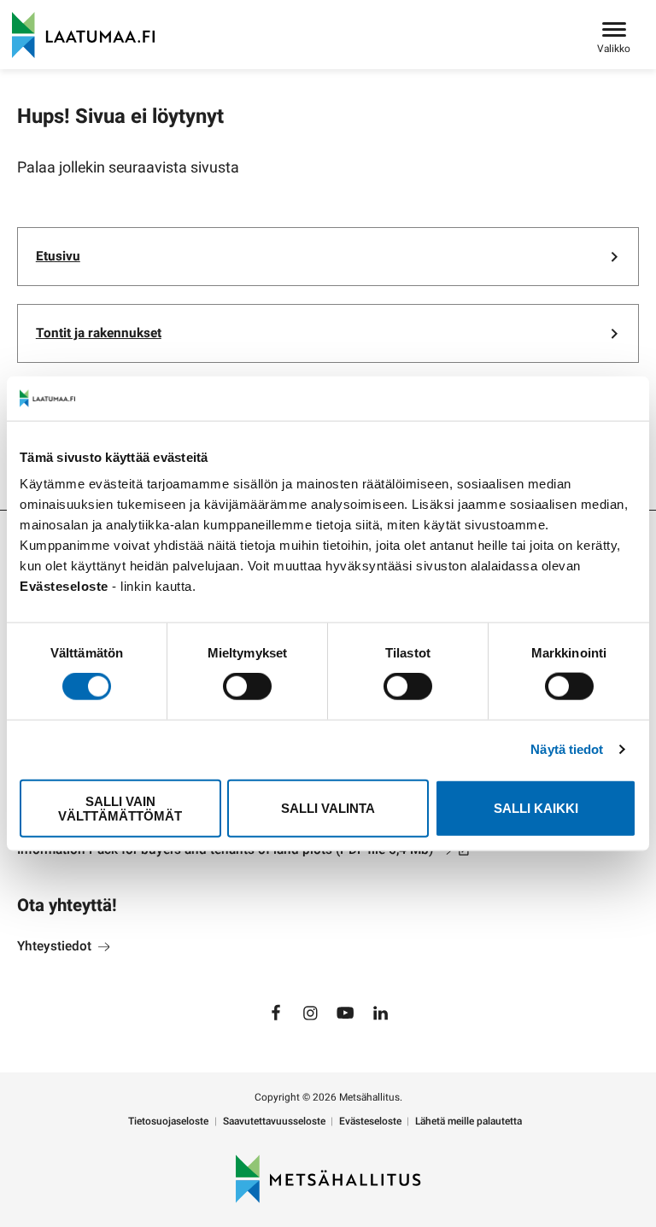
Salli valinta (328, 808)
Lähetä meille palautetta (468, 1121)
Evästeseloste (370, 1121)
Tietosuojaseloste (168, 1121)
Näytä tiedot (566, 749)
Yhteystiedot (56, 946)
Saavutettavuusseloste (274, 1121)
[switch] (247, 686)
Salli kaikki (536, 808)
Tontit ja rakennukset (98, 333)
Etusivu (58, 256)
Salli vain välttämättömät (120, 807)
